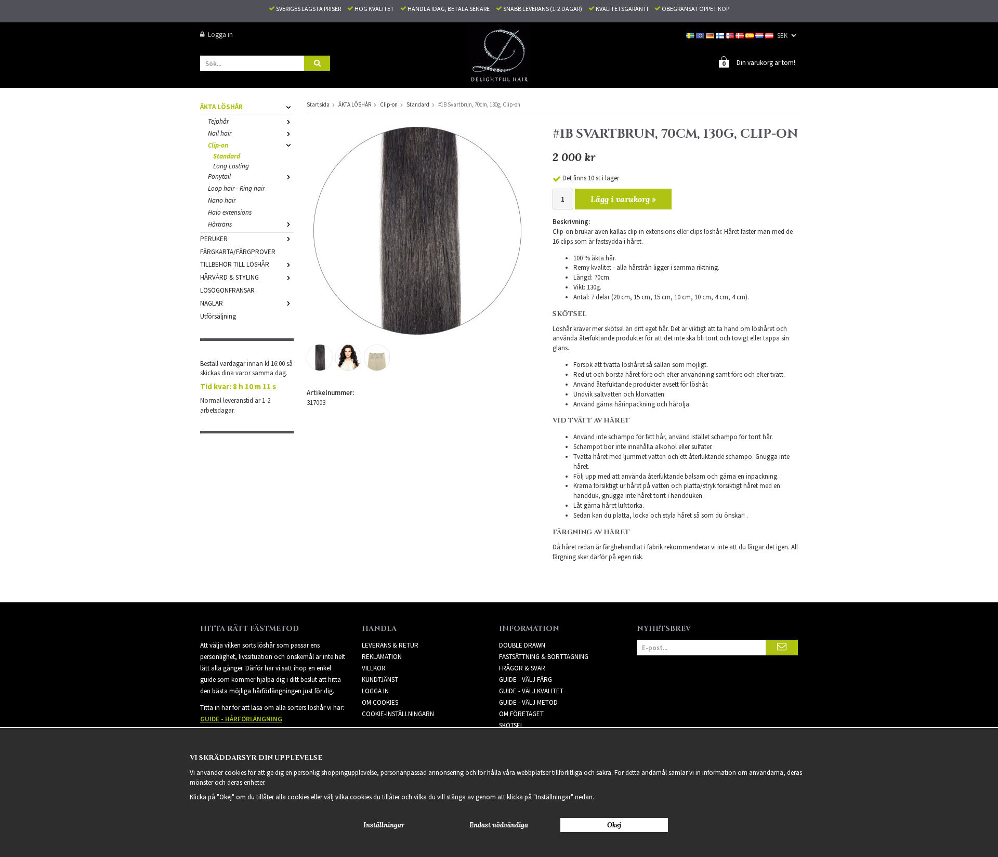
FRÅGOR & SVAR (522, 668)
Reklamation (382, 656)
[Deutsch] (711, 34)
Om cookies (380, 702)
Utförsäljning (218, 316)
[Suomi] (721, 34)
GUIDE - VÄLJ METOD (528, 702)
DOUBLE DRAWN (522, 645)
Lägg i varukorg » (623, 199)
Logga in (220, 34)
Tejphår (218, 121)
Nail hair (219, 133)
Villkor (374, 668)
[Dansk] (740, 34)
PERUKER (214, 238)
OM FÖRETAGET (521, 713)
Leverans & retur (390, 645)
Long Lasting (231, 166)
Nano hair (221, 200)
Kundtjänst (380, 679)
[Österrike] (770, 34)
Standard (226, 156)
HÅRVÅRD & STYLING (229, 277)
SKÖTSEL (511, 725)
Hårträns (220, 224)
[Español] (750, 34)
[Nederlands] (760, 34)
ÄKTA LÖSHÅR (221, 106)
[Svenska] (691, 34)
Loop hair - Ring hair (236, 188)
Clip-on (218, 145)
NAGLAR (211, 303)
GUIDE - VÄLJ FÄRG (525, 679)
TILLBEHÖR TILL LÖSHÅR (234, 264)
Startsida (318, 104)
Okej (614, 825)
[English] (701, 34)
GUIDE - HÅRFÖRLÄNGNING (241, 719)
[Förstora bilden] (417, 230)
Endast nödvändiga (498, 825)
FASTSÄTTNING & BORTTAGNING (543, 656)
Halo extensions (230, 212)
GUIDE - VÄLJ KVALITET (531, 691)
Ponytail (219, 176)
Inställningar (383, 825)
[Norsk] (731, 34)
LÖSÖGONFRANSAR (227, 290)
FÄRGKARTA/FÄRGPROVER (237, 251)
